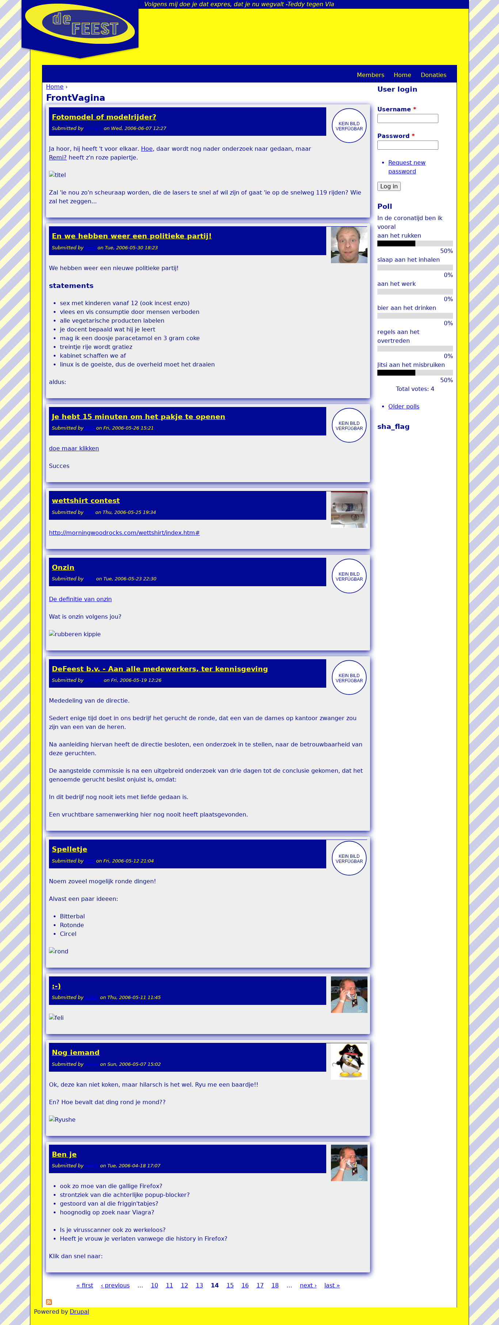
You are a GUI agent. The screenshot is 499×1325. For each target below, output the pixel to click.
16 (245, 1285)
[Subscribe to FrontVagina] (49, 1302)
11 (169, 1285)
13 (199, 1285)
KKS (90, 428)
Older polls (403, 406)
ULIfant (93, 128)
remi (90, 247)
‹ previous (115, 1285)
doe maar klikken (74, 448)
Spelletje (69, 849)
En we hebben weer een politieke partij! (132, 236)
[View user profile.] (349, 142)
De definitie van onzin (80, 599)
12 (184, 1285)
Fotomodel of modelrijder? (104, 117)
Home (55, 86)
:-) (56, 986)
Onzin (63, 567)
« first (84, 1285)
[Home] (80, 23)
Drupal (79, 1311)
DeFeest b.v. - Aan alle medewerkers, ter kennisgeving (160, 669)
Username (396, 109)
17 (260, 1285)
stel (89, 512)
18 (275, 1285)
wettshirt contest (86, 500)
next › (308, 1285)
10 (154, 1285)
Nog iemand (76, 1052)
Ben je (64, 1154)
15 (230, 1285)
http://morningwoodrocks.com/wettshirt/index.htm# (124, 532)
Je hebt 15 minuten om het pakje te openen (138, 416)
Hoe (147, 148)
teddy (92, 997)
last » (332, 1285)
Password (396, 135)
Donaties (433, 75)
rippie (92, 1064)
